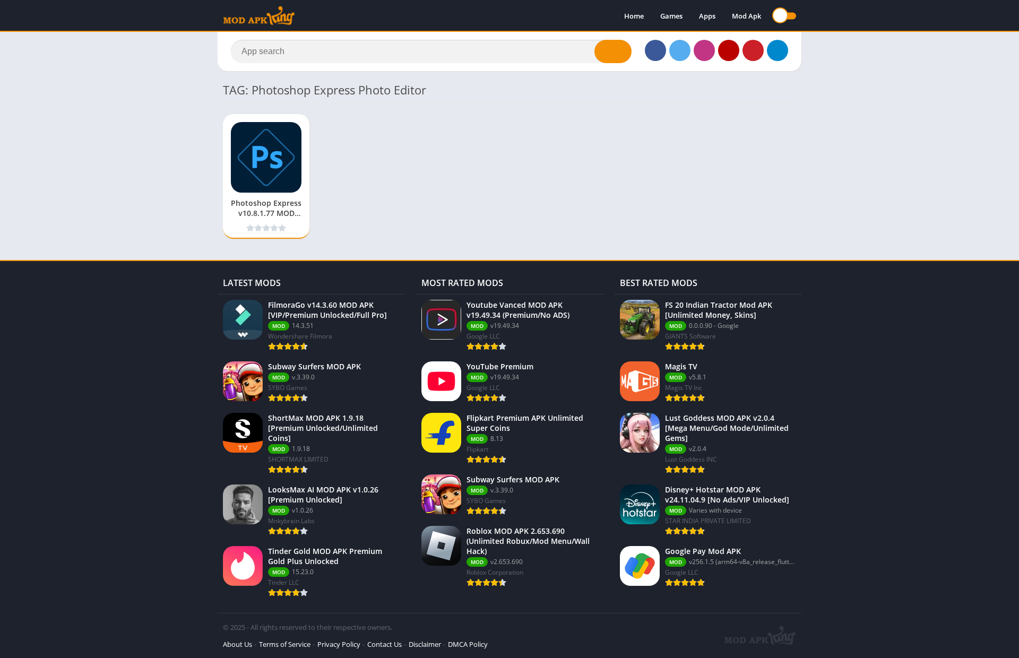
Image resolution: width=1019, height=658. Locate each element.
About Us (237, 644)
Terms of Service (284, 644)
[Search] (613, 51)
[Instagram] (704, 50)
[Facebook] (655, 50)
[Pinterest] (753, 50)
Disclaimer (425, 644)
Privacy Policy (338, 644)
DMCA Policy (468, 644)
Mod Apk (746, 16)
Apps (707, 16)
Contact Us (384, 644)
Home (634, 16)
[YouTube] (728, 50)
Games (671, 16)
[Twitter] (679, 50)
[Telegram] (777, 50)
